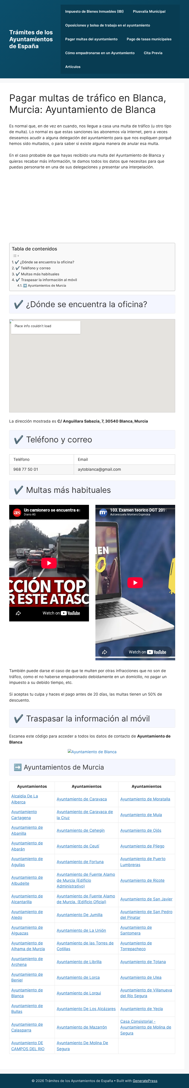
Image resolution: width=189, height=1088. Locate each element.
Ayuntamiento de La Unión (81, 930)
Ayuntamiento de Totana (143, 961)
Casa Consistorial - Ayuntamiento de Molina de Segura (145, 1027)
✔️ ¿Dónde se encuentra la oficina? (44, 262)
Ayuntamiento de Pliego (142, 846)
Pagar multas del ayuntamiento (91, 39)
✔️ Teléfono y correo (32, 268)
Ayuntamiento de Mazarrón (82, 1027)
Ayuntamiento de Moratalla (145, 799)
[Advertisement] (92, 208)
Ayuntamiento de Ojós (140, 830)
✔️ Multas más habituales (37, 274)
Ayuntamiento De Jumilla (80, 914)
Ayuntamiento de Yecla (141, 1008)
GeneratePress (145, 1081)
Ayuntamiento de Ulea (141, 977)
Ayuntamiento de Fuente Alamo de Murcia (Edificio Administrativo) (86, 880)
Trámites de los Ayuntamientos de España (31, 39)
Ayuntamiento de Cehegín (81, 830)
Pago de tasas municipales (149, 39)
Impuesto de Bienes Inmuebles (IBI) (94, 11)
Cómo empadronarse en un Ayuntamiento (100, 53)
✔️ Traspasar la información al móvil (46, 280)
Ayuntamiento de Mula (141, 814)
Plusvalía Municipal (149, 11)
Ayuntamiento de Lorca (78, 977)
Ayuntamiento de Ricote (142, 880)
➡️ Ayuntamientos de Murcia (44, 285)
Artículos (72, 67)
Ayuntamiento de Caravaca (82, 799)
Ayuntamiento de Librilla (79, 961)
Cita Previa (153, 53)
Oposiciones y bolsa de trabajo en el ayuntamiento (107, 25)
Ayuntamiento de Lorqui (79, 993)
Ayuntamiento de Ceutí (78, 846)
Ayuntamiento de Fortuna (80, 861)
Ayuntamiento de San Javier (146, 899)
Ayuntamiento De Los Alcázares (86, 1008)
